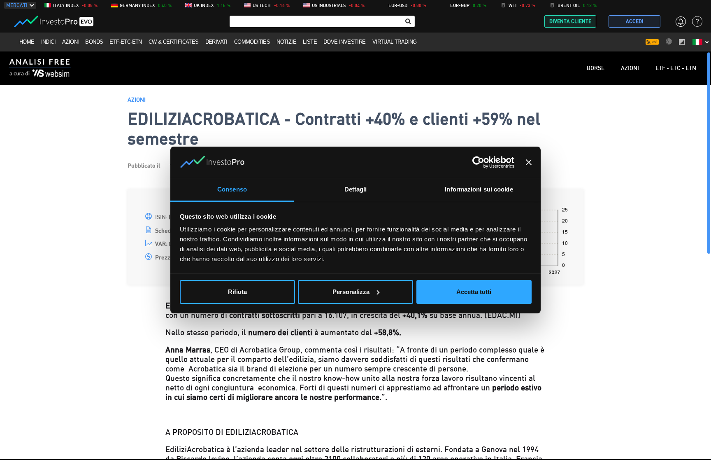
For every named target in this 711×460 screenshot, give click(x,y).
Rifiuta (237, 291)
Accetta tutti (473, 291)
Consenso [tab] (232, 189)
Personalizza (350, 291)
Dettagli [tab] (355, 189)
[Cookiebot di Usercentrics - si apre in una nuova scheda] (478, 162)
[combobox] (322, 21)
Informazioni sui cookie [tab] (479, 189)
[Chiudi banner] (529, 162)
